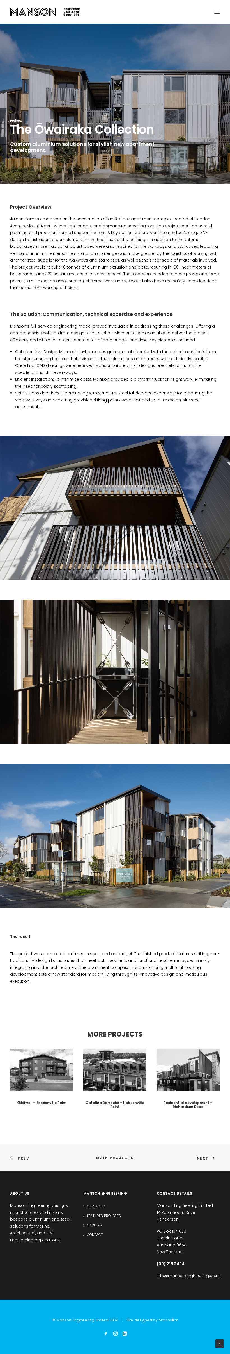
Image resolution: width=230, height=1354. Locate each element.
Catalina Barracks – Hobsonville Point (115, 1104)
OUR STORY (96, 1206)
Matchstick (168, 1320)
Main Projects (115, 1157)
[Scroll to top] (219, 1343)
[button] (217, 12)
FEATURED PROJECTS (104, 1215)
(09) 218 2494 (171, 1264)
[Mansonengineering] (45, 12)
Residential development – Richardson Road (188, 1104)
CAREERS (94, 1225)
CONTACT (95, 1234)
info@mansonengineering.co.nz (188, 1275)
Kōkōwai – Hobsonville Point (42, 1102)
